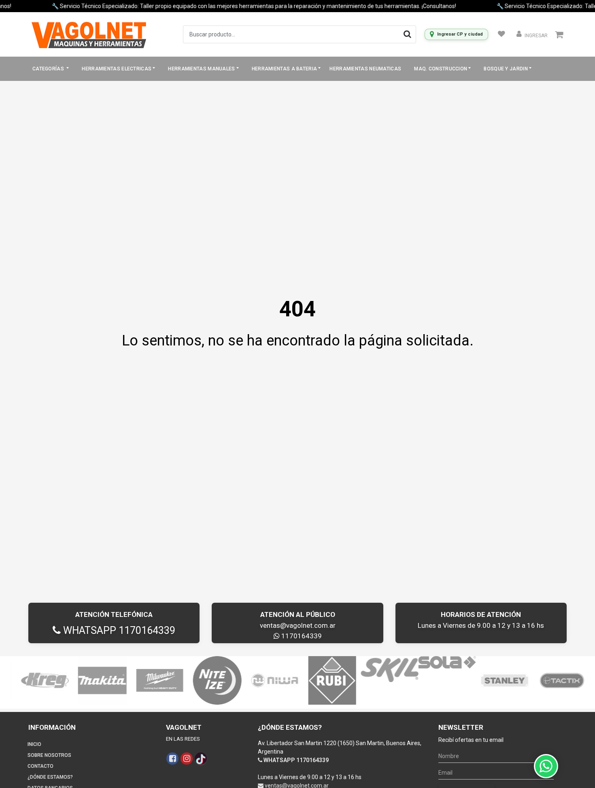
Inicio (34, 744)
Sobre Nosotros (49, 755)
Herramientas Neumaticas (365, 69)
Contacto (40, 766)
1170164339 (301, 636)
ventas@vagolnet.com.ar (298, 625)
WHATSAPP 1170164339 (118, 630)
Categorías (48, 69)
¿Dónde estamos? (50, 777)
